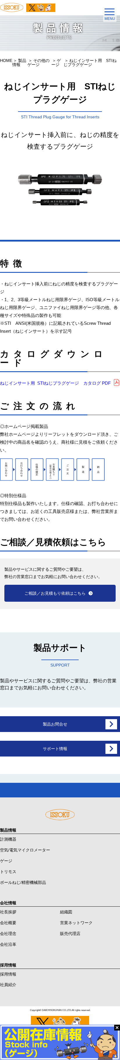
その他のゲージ (38, 62)
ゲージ (56, 62)
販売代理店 (70, 933)
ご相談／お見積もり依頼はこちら (55, 593)
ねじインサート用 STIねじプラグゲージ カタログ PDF (55, 383)
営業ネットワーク (76, 922)
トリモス (8, 871)
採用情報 (8, 974)
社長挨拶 (8, 912)
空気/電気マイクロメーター (25, 850)
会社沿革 (8, 944)
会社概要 (8, 922)
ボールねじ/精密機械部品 (23, 882)
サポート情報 (55, 748)
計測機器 (8, 839)
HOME (6, 60)
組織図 (66, 912)
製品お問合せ (55, 724)
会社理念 (8, 933)
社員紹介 (8, 984)
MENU (110, 18)
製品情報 (19, 62)
